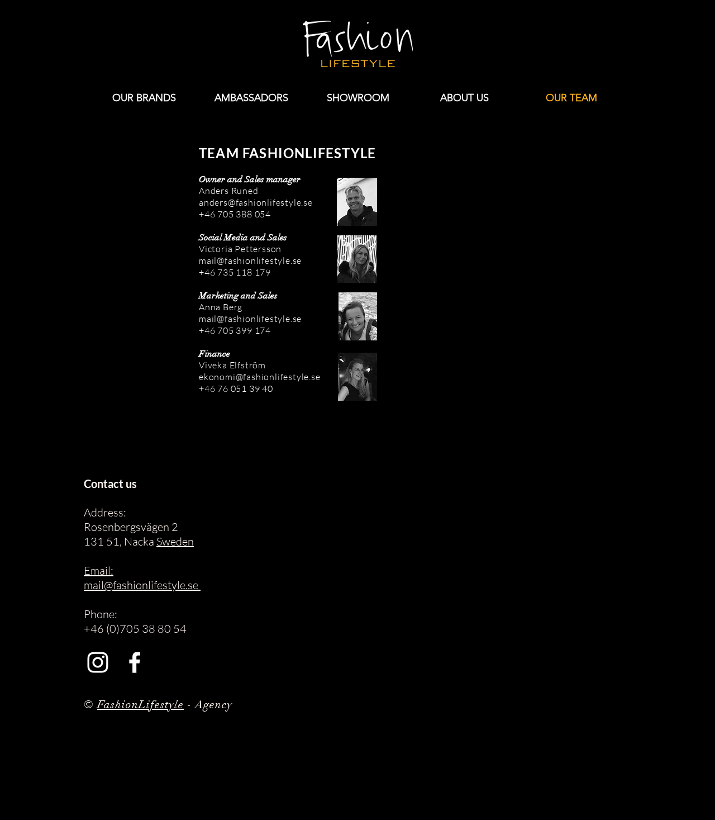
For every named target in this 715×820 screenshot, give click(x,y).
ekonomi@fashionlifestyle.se (260, 376)
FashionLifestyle (140, 705)
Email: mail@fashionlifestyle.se (142, 577)
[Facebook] (135, 662)
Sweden (175, 541)
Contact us (110, 483)
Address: (105, 512)
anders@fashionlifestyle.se (256, 202)
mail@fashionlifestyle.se (250, 260)
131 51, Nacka (120, 541)
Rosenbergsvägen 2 (131, 527)
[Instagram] (98, 662)
